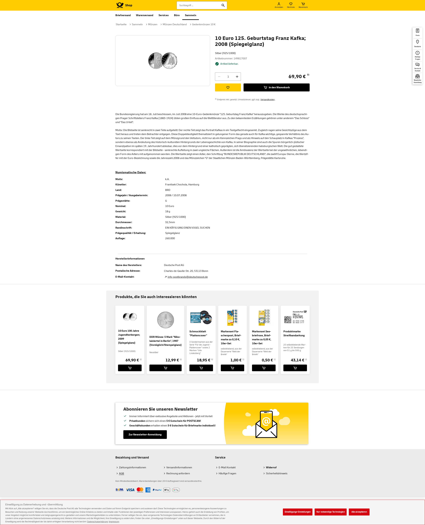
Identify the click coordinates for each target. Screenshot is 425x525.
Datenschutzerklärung (97, 521)
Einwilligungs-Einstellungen (298, 512)
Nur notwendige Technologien (330, 512)
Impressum (114, 521)
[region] (212, 512)
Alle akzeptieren (359, 512)
